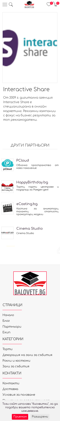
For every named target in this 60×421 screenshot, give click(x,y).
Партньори (11, 326)
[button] (10, 4)
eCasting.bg (27, 204)
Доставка (10, 389)
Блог (6, 320)
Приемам (20, 416)
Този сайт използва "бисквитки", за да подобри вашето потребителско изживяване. (30, 407)
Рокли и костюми (16, 360)
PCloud (22, 160)
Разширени (40, 416)
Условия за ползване (18, 394)
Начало (8, 315)
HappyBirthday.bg (32, 182)
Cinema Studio (29, 229)
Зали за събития (15, 366)
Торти (7, 349)
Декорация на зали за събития (27, 355)
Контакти (10, 383)
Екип (6, 332)
